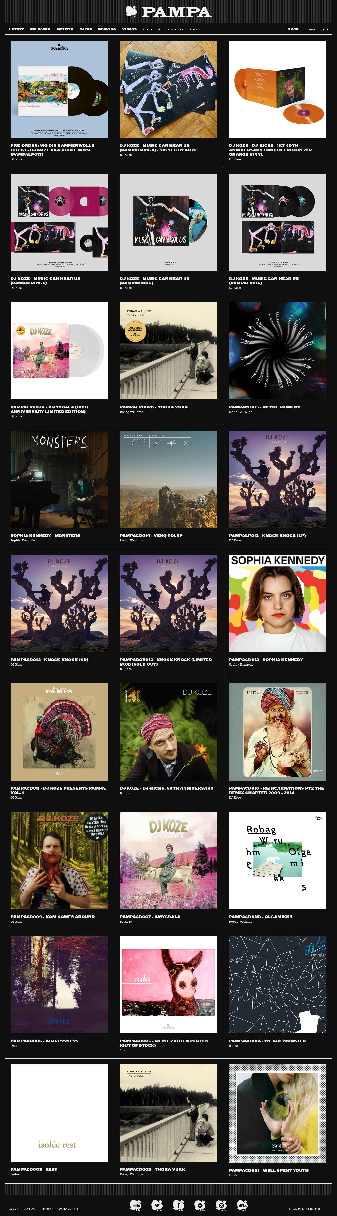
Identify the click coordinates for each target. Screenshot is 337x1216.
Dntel (15, 1046)
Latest (16, 29)
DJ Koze (17, 159)
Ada (122, 1050)
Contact (30, 1209)
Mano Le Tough (240, 412)
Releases (40, 29)
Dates (85, 29)
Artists (64, 29)
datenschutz (68, 1209)
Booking (107, 29)
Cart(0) (310, 30)
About (13, 1209)
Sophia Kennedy (23, 541)
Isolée (233, 1046)
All (160, 30)
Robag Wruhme (131, 412)
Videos (129, 29)
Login (324, 30)
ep (181, 30)
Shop (293, 29)
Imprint (48, 1209)
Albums (192, 30)
